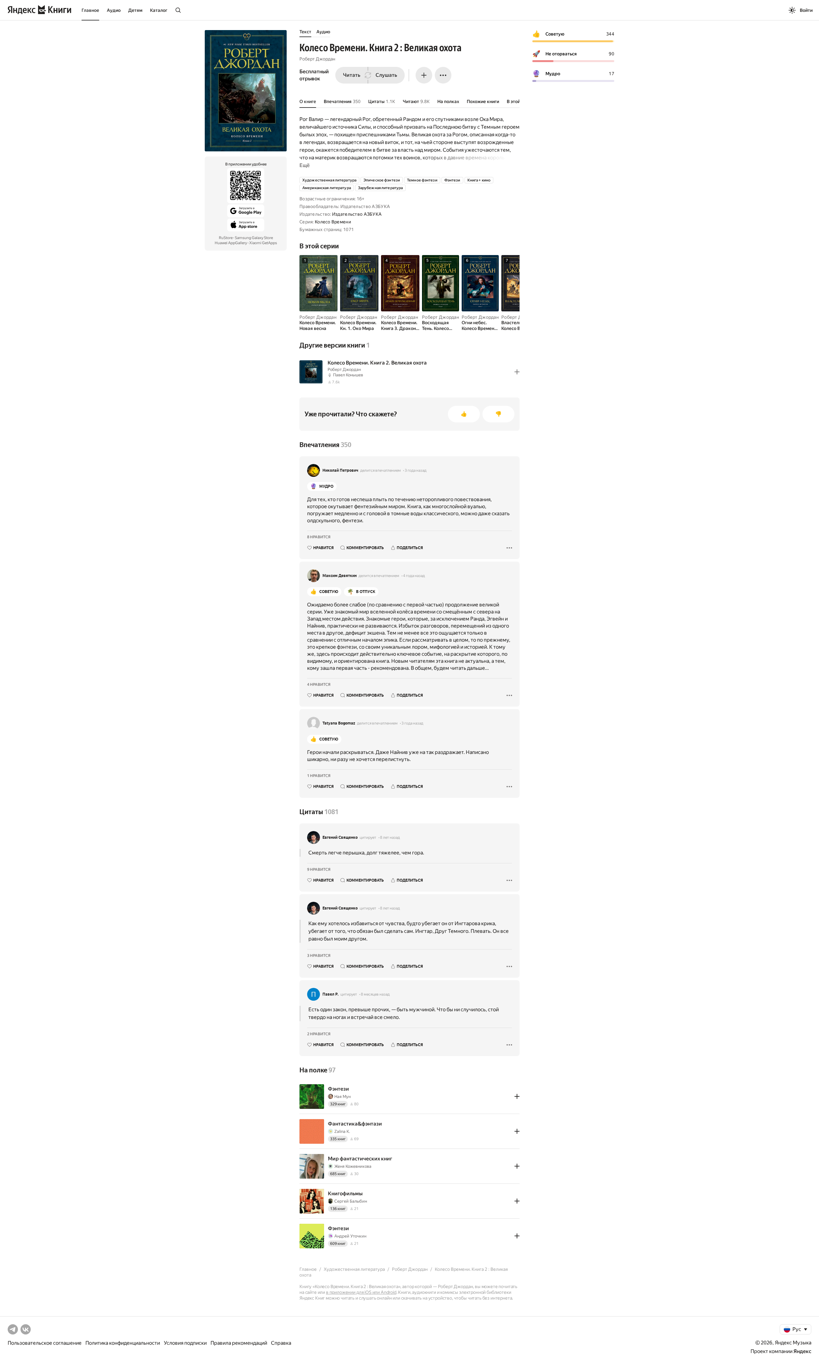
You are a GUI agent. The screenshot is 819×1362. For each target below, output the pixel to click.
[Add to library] (517, 371)
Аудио (114, 10)
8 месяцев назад (375, 994)
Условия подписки (185, 1343)
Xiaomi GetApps (263, 243)
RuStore (226, 238)
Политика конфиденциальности (122, 1343)
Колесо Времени (333, 221)
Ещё (304, 165)
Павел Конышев (348, 375)
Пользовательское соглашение (45, 1343)
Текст (305, 31)
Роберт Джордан (317, 58)
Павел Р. (330, 994)
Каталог (158, 10)
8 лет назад (390, 837)
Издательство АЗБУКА (357, 214)
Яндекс (802, 1351)
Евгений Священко (340, 837)
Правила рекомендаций (239, 1343)
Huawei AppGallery (231, 243)
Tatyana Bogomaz (338, 723)
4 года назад (414, 575)
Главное (90, 10)
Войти (806, 10)
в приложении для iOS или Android (361, 1292)
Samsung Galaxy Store (254, 238)
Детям (135, 10)
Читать (351, 75)
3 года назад (415, 470)
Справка (281, 1343)
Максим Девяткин (339, 575)
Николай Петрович (340, 470)
